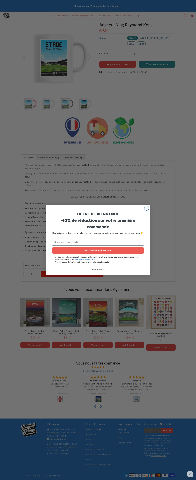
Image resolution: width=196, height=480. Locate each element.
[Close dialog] (146, 208)
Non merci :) (98, 269)
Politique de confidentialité (85, 259)
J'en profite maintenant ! (98, 250)
